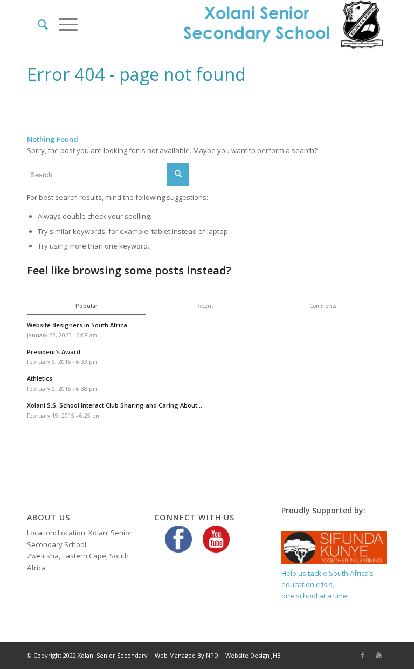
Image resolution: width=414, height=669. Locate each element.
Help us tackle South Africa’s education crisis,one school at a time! (327, 584)
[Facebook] (363, 655)
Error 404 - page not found (136, 74)
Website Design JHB (253, 655)
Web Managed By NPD (186, 655)
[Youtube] (379, 655)
